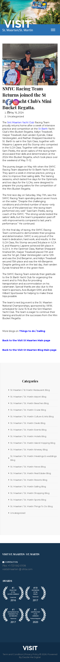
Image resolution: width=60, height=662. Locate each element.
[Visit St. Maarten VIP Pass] (39, 5)
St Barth (43, 128)
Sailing (41, 331)
